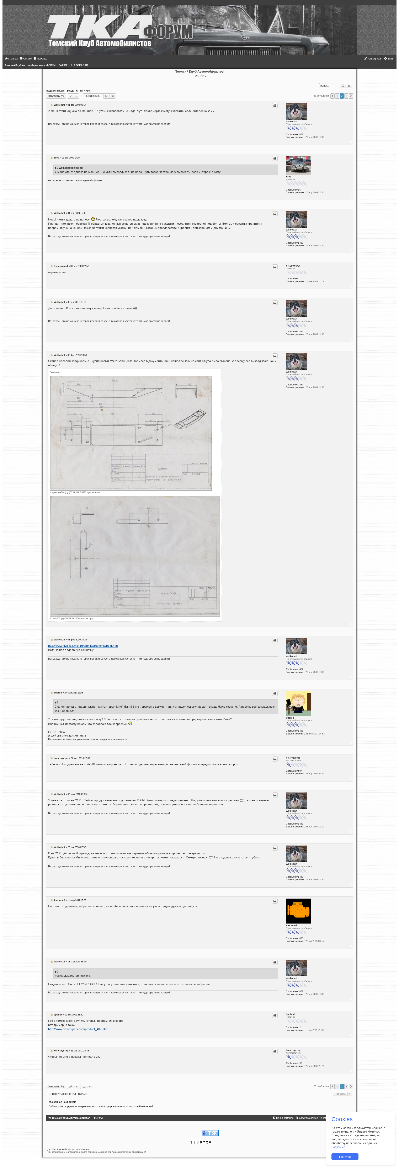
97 (300, 771)
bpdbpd (290, 1014)
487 (301, 134)
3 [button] (346, 96)
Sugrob (290, 718)
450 (301, 938)
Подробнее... (339, 1147)
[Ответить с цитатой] (275, 105)
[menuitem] (11, 58)
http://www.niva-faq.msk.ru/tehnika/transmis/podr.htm (83, 645)
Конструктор (293, 758)
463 (301, 730)
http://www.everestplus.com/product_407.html (78, 1029)
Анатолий (291, 925)
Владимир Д (293, 265)
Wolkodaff (291, 121)
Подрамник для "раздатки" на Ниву (68, 90)
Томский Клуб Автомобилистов (73, 1149)
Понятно (345, 1156)
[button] (332, 95)
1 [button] (337, 96)
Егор (288, 176)
